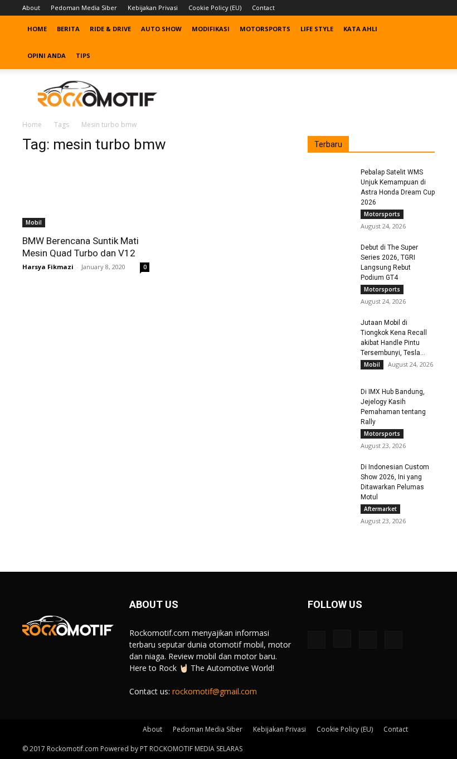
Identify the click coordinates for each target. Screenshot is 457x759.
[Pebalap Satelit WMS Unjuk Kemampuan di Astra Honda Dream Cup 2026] (330, 182)
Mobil (34, 222)
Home (37, 29)
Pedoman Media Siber (84, 7)
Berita (68, 29)
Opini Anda (46, 55)
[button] (421, 29)
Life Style (316, 29)
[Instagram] (389, 8)
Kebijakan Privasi (153, 7)
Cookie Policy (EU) (214, 7)
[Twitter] (408, 8)
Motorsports (265, 29)
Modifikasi (211, 29)
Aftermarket (380, 509)
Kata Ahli (360, 29)
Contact (263, 7)
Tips (83, 55)
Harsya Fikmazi (48, 266)
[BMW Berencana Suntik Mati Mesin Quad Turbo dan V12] (85, 195)
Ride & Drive (110, 29)
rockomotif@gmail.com (214, 691)
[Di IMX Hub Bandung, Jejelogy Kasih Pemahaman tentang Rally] (330, 402)
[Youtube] (426, 8)
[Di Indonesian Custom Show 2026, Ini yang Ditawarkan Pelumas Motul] (330, 477)
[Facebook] (371, 8)
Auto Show (161, 29)
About (31, 7)
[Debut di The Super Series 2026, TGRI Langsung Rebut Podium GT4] (330, 258)
